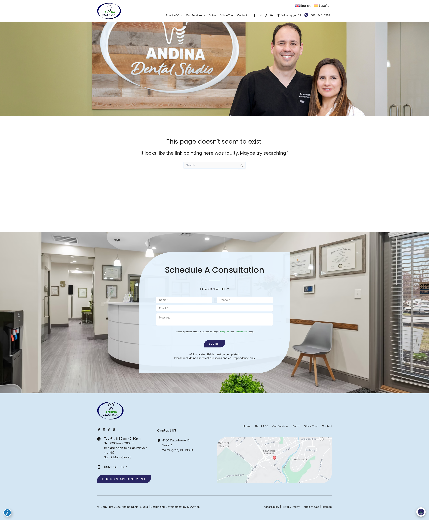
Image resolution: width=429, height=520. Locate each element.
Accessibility (271, 506)
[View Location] (278, 15)
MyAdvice (193, 506)
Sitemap (327, 506)
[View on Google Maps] (274, 460)
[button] (181, 15)
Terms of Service (242, 331)
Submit (214, 343)
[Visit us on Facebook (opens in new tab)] (254, 15)
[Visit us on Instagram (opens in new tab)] (260, 15)
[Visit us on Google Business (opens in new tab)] (271, 15)
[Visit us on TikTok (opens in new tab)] (265, 15)
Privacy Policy (225, 331)
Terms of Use (310, 506)
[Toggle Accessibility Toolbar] (7, 513)
